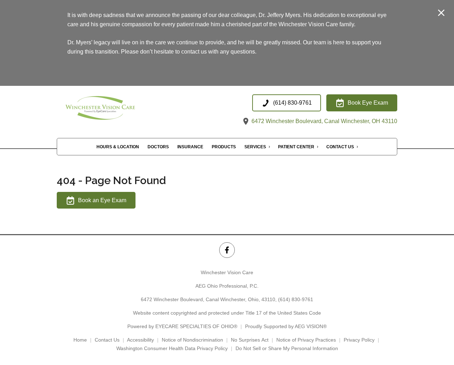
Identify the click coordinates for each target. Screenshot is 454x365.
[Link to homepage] (115, 110)
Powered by (182, 326)
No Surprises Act (249, 340)
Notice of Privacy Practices (306, 340)
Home (80, 340)
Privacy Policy (359, 340)
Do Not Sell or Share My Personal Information (287, 348)
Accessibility (140, 340)
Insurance (190, 147)
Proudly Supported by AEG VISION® (286, 326)
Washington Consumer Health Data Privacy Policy (172, 348)
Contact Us (340, 147)
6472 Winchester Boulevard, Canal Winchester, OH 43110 (323, 121)
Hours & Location (117, 147)
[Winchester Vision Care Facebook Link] (226, 250)
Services (255, 147)
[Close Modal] (441, 13)
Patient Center (296, 147)
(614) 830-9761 (295, 299)
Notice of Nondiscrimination (192, 340)
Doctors (158, 147)
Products (224, 147)
